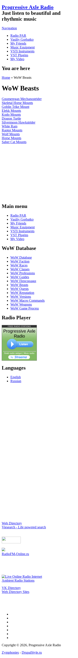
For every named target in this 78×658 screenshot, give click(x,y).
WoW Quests (19, 289)
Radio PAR (18, 35)
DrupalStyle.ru (32, 652)
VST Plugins (19, 55)
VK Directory (11, 588)
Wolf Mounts (11, 134)
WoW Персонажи (23, 281)
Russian (15, 381)
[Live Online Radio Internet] (22, 576)
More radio (29, 353)
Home (6, 77)
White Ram (9, 126)
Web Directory (12, 523)
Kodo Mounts (11, 114)
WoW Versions (20, 296)
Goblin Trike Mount (15, 107)
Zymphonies (10, 652)
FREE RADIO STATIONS (19, 326)
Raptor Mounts (12, 130)
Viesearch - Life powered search (24, 527)
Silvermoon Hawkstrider (18, 122)
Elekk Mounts (11, 110)
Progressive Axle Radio (28, 7)
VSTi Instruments (22, 51)
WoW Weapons (21, 304)
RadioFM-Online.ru (15, 554)
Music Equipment (22, 47)
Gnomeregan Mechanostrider (22, 99)
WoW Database (21, 257)
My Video (17, 59)
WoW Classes (19, 269)
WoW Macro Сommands (27, 300)
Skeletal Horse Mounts (17, 103)
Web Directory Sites (15, 592)
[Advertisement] (39, 171)
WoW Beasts (19, 285)
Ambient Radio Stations (18, 580)
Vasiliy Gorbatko (22, 39)
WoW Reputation (22, 293)
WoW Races (19, 265)
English (15, 377)
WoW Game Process (24, 308)
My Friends (18, 43)
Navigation (9, 28)
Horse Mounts (11, 138)
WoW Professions (22, 273)
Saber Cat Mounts (14, 142)
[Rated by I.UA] (11, 542)
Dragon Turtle (11, 118)
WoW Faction (19, 261)
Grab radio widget (13, 353)
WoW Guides (19, 277)
